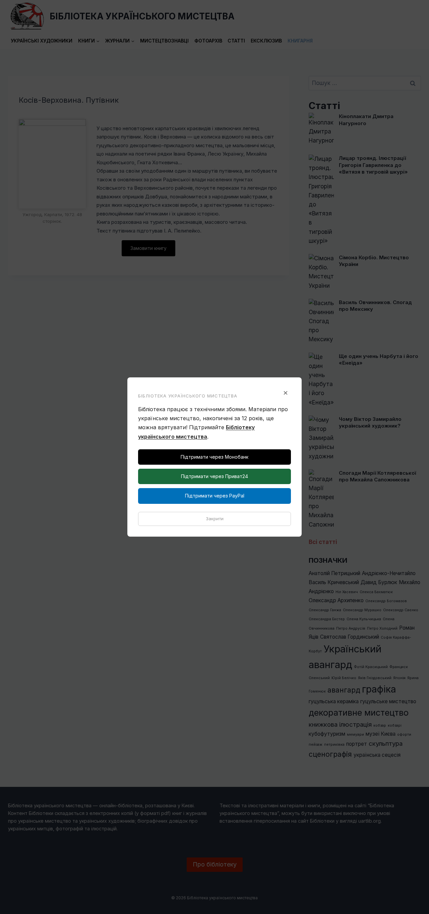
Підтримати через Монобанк (214, 457)
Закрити (215, 518)
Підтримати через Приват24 (214, 476)
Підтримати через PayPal (214, 495)
